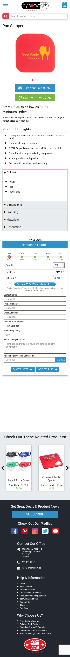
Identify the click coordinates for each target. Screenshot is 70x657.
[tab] (35, 173)
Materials (13, 219)
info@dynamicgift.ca (31, 568)
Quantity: (10, 265)
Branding (12, 212)
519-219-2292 (28, 562)
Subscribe (35, 514)
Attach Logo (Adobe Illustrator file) (19, 356)
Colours (11, 172)
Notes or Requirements (14, 339)
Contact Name (10, 295)
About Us (24, 605)
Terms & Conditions (29, 599)
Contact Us (25, 602)
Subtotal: (11, 278)
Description (14, 227)
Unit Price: (11, 272)
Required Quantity (12, 330)
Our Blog (24, 608)
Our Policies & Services (30, 592)
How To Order (26, 586)
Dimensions (14, 204)
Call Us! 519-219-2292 (37, 98)
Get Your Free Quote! (38, 88)
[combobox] (35, 16)
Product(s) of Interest (14, 321)
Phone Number (10, 304)
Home (22, 583)
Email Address (11, 313)
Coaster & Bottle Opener (51, 479)
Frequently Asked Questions (33, 595)
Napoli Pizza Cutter (18, 480)
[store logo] (35, 6)
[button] (32, 79)
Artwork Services (27, 589)
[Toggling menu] (5, 5)
